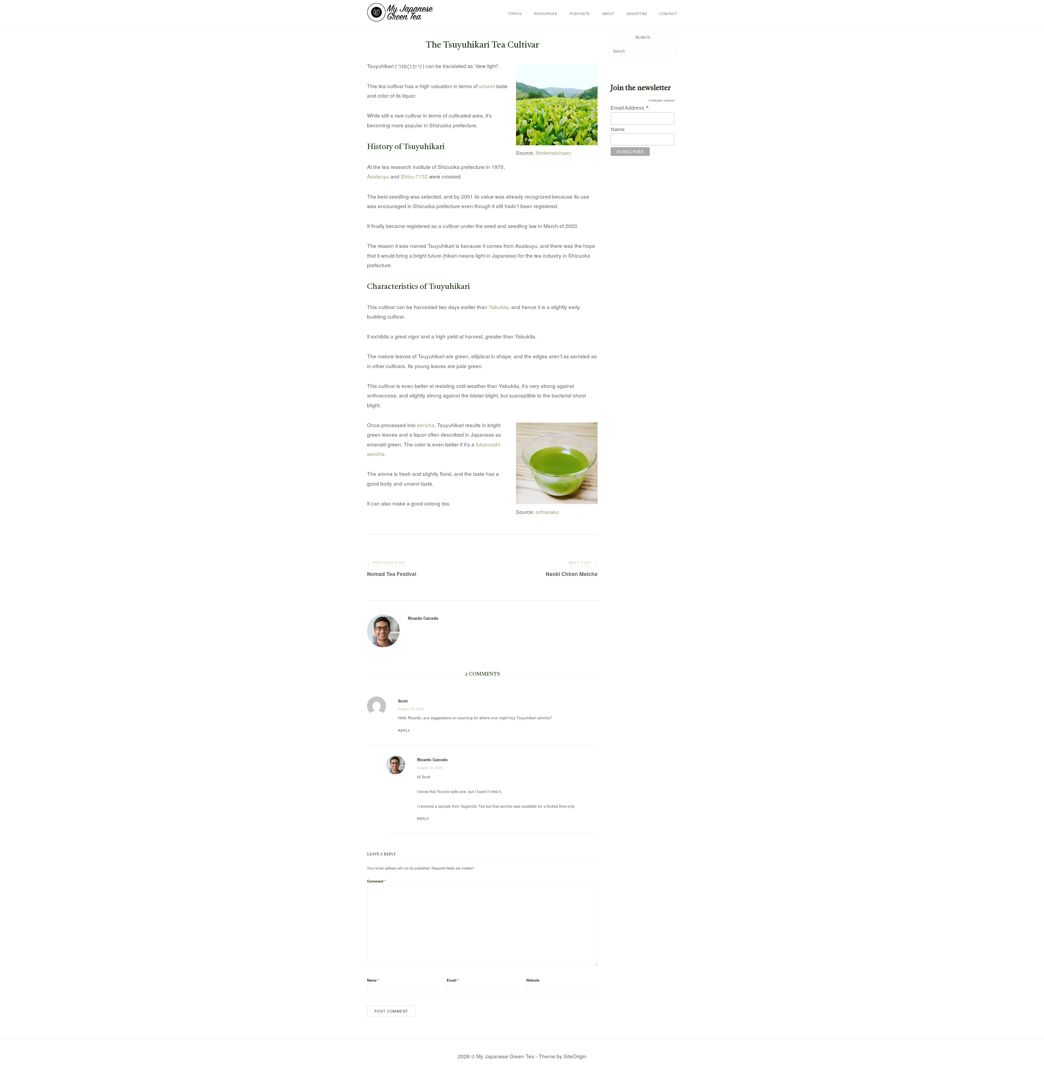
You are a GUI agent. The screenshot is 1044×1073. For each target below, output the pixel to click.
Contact (668, 13)
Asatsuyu (378, 176)
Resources (545, 13)
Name (373, 980)
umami (487, 86)
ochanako (547, 511)
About (608, 13)
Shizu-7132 (414, 176)
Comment (376, 881)
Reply (404, 730)
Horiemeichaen (553, 152)
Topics (515, 13)
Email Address (630, 108)
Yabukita (499, 306)
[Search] (671, 48)
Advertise (637, 13)
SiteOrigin (575, 1056)
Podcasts (580, 13)
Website (532, 980)
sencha (425, 424)
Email (453, 980)
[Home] (400, 19)
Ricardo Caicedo (423, 618)
